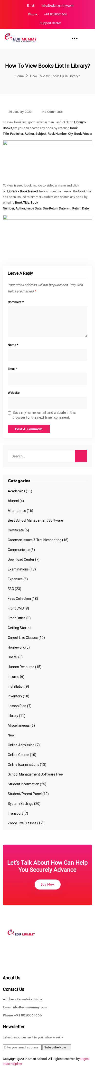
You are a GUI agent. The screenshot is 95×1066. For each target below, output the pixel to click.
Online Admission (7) (24, 745)
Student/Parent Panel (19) (28, 794)
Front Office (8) (19, 618)
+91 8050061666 (55, 14)
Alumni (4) (16, 501)
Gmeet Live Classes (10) (26, 638)
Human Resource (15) (24, 667)
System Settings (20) (24, 804)
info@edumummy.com (58, 5)
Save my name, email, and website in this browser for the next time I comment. (44, 415)
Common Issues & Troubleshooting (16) (38, 540)
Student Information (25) (27, 784)
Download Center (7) (23, 559)
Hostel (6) (15, 657)
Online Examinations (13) (27, 764)
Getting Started (19, 628)
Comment (16, 302)
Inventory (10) (18, 696)
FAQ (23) (14, 589)
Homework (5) (19, 647)
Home (19, 75)
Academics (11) (20, 491)
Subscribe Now (55, 1047)
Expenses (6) (18, 579)
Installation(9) (18, 686)
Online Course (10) (22, 755)
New (11, 735)
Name (13, 344)
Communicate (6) (21, 550)
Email (13, 368)
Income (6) (16, 677)
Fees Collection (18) (23, 598)
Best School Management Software (35, 520)
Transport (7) (18, 813)
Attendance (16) (20, 511)
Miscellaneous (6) (21, 725)
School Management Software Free (35, 774)
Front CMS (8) (18, 608)
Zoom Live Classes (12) (26, 823)
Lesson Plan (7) (19, 706)
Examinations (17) (22, 569)
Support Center (50, 23)
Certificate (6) (18, 530)
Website (13, 392)
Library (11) (16, 716)
